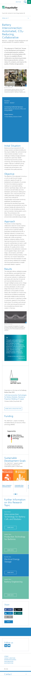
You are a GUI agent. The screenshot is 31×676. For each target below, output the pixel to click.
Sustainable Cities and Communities (17, 486)
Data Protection (8, 663)
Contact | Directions (9, 658)
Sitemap (6, 656)
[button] (14, 493)
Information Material (10, 659)
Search (25, 2)
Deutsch (18, 2)
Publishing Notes (8, 661)
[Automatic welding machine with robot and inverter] (15, 77)
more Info (10, 527)
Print (8, 621)
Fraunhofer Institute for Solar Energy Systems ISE (13, 13)
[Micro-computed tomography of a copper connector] (15, 317)
